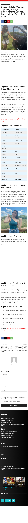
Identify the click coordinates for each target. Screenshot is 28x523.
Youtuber (8, 4)
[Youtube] (13, 500)
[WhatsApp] (11, 21)
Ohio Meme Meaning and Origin (7, 420)
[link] (5, 478)
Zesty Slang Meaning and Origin (7, 418)
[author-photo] (14, 362)
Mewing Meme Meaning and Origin (7, 422)
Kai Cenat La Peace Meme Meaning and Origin (9, 416)
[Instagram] (6, 500)
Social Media (7, 2)
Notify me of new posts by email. (9, 403)
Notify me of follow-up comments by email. (11, 401)
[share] (12, 478)
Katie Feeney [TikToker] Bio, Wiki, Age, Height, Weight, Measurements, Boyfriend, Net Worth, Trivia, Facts (21, 348)
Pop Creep (4, 18)
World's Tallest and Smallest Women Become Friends (9, 478)
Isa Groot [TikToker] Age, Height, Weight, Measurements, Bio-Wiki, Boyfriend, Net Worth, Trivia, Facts (7, 349)
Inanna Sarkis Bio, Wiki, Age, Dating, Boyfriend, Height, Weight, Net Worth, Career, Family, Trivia (13, 119)
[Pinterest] (8, 21)
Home (2, 2)
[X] (5, 21)
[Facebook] (2, 21)
